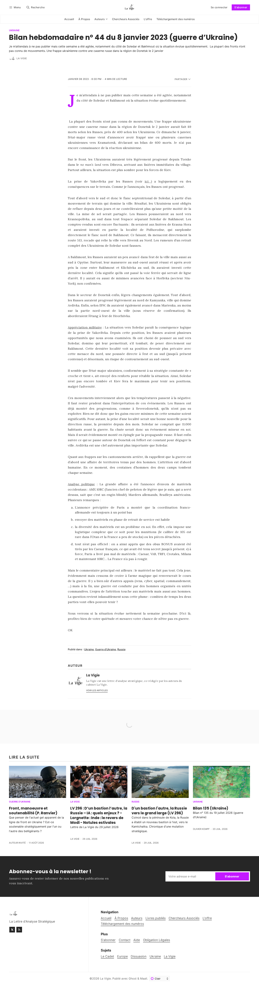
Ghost (133, 978)
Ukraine (14, 30)
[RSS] (19, 929)
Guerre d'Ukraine (105, 649)
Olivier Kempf (201, 829)
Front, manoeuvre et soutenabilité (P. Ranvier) (33, 811)
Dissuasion (138, 956)
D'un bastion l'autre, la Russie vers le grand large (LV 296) (159, 811)
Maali (143, 978)
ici (148, 181)
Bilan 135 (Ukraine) (210, 808)
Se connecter (219, 7)
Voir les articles (97, 690)
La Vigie (22, 58)
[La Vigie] (12, 58)
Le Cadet (107, 956)
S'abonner (240, 7)
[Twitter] (12, 929)
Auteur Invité (17, 842)
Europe (122, 956)
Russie (121, 649)
